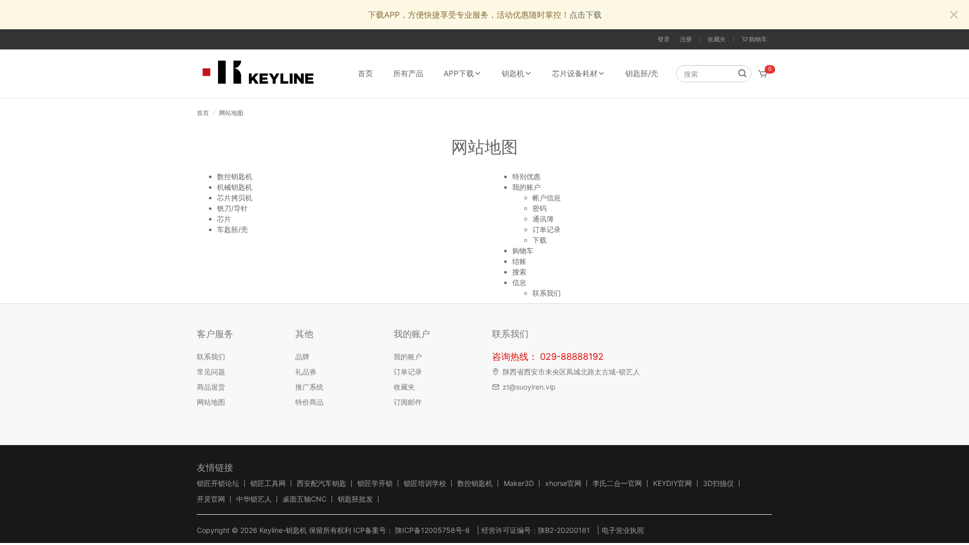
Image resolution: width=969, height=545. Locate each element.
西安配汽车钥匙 (321, 483)
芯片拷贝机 (234, 197)
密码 (539, 208)
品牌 (302, 356)
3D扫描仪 (718, 483)
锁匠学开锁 (375, 483)
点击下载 (585, 15)
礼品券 (305, 371)
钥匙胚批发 (355, 499)
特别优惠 (526, 176)
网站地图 (231, 113)
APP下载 (459, 73)
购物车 (522, 250)
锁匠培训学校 (425, 483)
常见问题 (211, 371)
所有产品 (408, 73)
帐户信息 (546, 197)
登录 (664, 39)
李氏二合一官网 (617, 483)
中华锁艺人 (254, 499)
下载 (539, 240)
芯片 (224, 218)
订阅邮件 (408, 402)
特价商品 (309, 402)
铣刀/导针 (232, 208)
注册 (686, 39)
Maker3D (519, 483)
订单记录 (546, 229)
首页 (365, 73)
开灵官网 (211, 499)
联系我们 (546, 293)
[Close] (954, 15)
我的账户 (526, 187)
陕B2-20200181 (564, 530)
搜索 (519, 271)
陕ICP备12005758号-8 (431, 530)
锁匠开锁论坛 (218, 483)
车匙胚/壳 (232, 229)
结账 (519, 261)
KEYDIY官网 (672, 483)
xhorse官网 (563, 483)
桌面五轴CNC (305, 499)
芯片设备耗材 (575, 73)
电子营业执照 (623, 530)
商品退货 (211, 387)
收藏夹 (717, 39)
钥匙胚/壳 (641, 73)
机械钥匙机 (234, 187)
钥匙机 (513, 73)
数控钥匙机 (234, 176)
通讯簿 (543, 218)
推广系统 (309, 387)
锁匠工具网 (268, 483)
